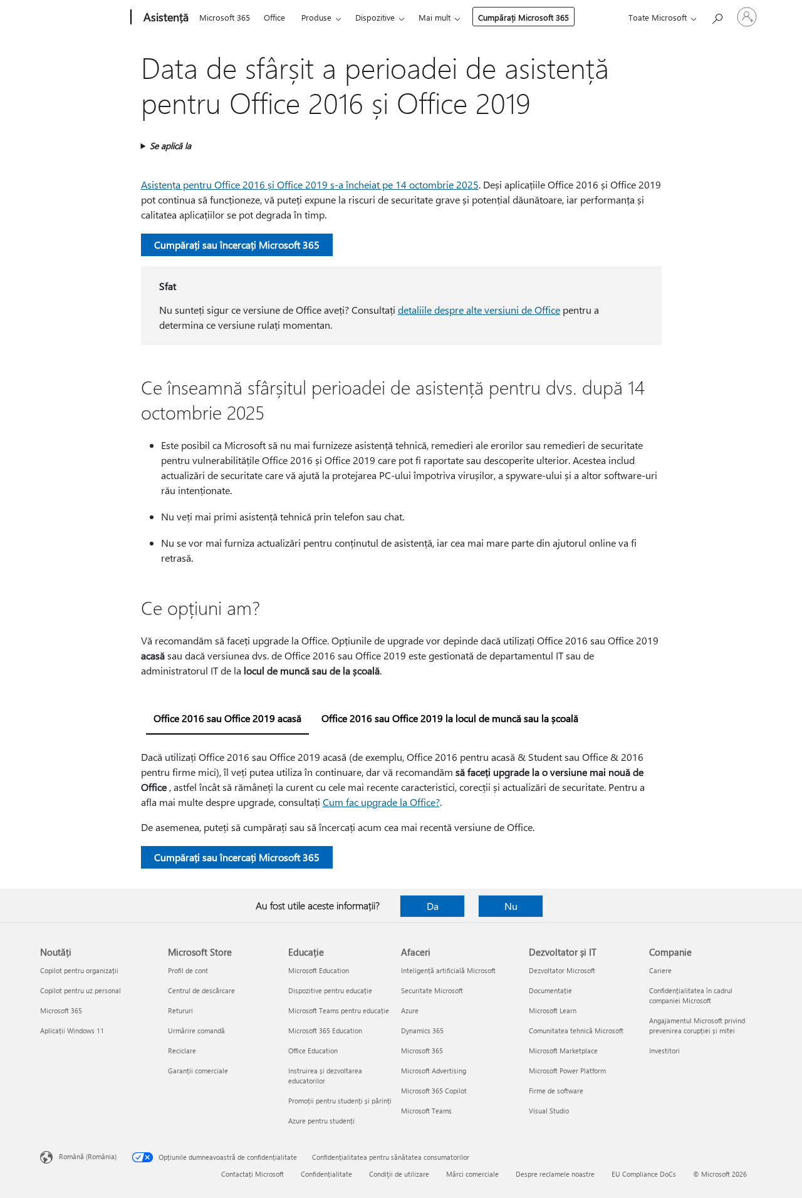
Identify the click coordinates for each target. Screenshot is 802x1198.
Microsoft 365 (224, 17)
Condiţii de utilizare (399, 1174)
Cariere (660, 970)
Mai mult (434, 17)
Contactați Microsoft (252, 1174)
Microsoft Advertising (433, 1070)
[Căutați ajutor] (717, 16)
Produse (316, 17)
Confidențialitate (326, 1174)
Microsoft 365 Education (325, 1030)
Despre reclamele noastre (555, 1174)
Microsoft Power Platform (567, 1070)
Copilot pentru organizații (79, 970)
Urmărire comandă (196, 1030)
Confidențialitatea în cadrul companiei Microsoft (690, 995)
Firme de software (556, 1090)
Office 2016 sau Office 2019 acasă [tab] (227, 718)
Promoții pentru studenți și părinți (340, 1100)
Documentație (550, 990)
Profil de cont (188, 970)
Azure (410, 1010)
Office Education (313, 1050)
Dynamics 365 (422, 1030)
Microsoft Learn (552, 1010)
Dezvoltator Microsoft (562, 970)
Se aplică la (170, 146)
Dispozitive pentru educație (330, 990)
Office (274, 17)
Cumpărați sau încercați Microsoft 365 (237, 244)
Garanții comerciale (198, 1070)
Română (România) (88, 1156)
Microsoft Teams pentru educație (338, 1010)
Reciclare (182, 1050)
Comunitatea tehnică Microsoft (576, 1030)
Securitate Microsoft (432, 990)
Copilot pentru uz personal (80, 990)
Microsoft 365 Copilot (434, 1090)
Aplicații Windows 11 (72, 1030)
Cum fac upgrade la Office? (381, 801)
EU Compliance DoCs (644, 1174)
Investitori (664, 1050)
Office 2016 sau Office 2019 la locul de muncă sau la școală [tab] (449, 718)
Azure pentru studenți (321, 1120)
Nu (511, 905)
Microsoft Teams (426, 1110)
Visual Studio (549, 1110)
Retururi (180, 1010)
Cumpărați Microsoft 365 (523, 17)
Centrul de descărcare (201, 990)
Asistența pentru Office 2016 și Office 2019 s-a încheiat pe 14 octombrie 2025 (310, 184)
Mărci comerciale (472, 1174)
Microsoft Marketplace (563, 1050)
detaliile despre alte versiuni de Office (479, 309)
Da (433, 905)
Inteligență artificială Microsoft (448, 970)
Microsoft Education (318, 970)
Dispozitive (375, 17)
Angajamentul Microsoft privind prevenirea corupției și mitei (697, 1025)
